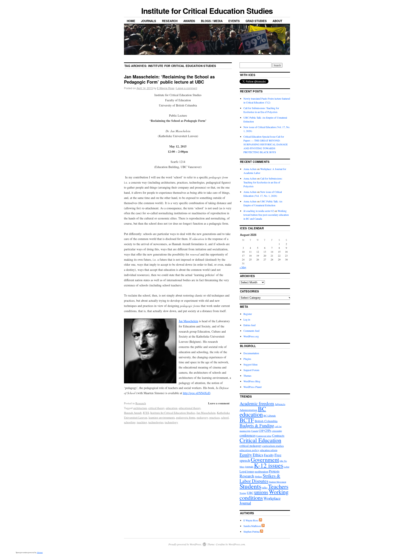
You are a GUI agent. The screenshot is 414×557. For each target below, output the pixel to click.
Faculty (269, 455)
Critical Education (260, 440)
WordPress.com (237, 544)
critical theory (156, 408)
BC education (253, 411)
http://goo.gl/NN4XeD (196, 393)
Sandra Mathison (252, 526)
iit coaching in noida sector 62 (258, 211)
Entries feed (249, 325)
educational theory (190, 408)
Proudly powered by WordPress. (185, 544)
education (171, 408)
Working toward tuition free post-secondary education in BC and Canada (266, 214)
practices (214, 417)
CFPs (267, 430)
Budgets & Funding (257, 425)
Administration (248, 410)
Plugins (247, 358)
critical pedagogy (251, 446)
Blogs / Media (212, 21)
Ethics (258, 455)
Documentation (251, 353)
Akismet (40, 552)
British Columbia (266, 421)
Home (131, 21)
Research (169, 21)
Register (247, 314)
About (277, 21)
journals (249, 466)
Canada (254, 430)
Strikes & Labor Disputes (260, 478)
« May (243, 267)
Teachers (278, 486)
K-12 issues (268, 465)
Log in (246, 319)
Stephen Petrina (251, 531)
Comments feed (251, 330)
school (225, 417)
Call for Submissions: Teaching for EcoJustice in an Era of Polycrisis (262, 182)
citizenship (277, 430)
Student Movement (277, 481)
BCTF (247, 420)
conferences (248, 435)
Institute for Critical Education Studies (207, 10)
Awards (189, 21)
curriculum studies (273, 446)
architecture (140, 408)
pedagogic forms (185, 417)
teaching (142, 422)
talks (264, 487)
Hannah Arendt (133, 413)
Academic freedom (257, 403)
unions (261, 491)
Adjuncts (280, 404)
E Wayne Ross (165, 88)
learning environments (162, 417)
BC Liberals (269, 415)
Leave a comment (186, 88)
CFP (261, 431)
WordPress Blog (251, 381)
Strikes (258, 476)
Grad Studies (256, 21)
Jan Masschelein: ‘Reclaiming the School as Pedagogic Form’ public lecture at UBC (169, 79)
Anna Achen (249, 169)
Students (250, 486)
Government (265, 459)
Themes (247, 375)
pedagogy (202, 417)
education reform (268, 450)
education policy (249, 450)
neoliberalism (261, 471)
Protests (274, 471)
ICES (146, 413)
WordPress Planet (252, 387)
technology (171, 422)
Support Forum (251, 370)
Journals (148, 21)
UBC (250, 493)
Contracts (278, 435)
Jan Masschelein (188, 321)
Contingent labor (263, 435)
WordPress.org (251, 336)
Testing (243, 493)
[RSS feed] (260, 520)
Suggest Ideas (250, 364)
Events (234, 21)
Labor (286, 466)
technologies (155, 422)
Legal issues (247, 471)
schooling (130, 422)
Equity (246, 454)
